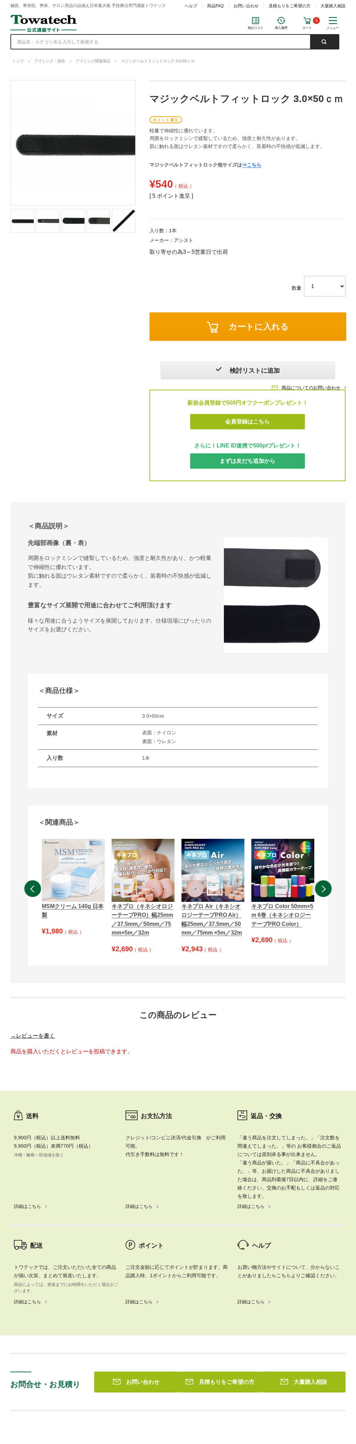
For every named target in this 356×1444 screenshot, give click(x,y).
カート (307, 28)
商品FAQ (215, 5)
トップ (18, 61)
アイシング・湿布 (49, 61)
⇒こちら (251, 164)
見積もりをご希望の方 (289, 5)
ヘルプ (191, 5)
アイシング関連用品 (93, 61)
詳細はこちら (27, 1206)
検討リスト (256, 28)
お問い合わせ (246, 5)
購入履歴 (281, 28)
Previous (32, 888)
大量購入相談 (333, 5)
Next (323, 888)
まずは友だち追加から (247, 461)
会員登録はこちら (247, 421)
